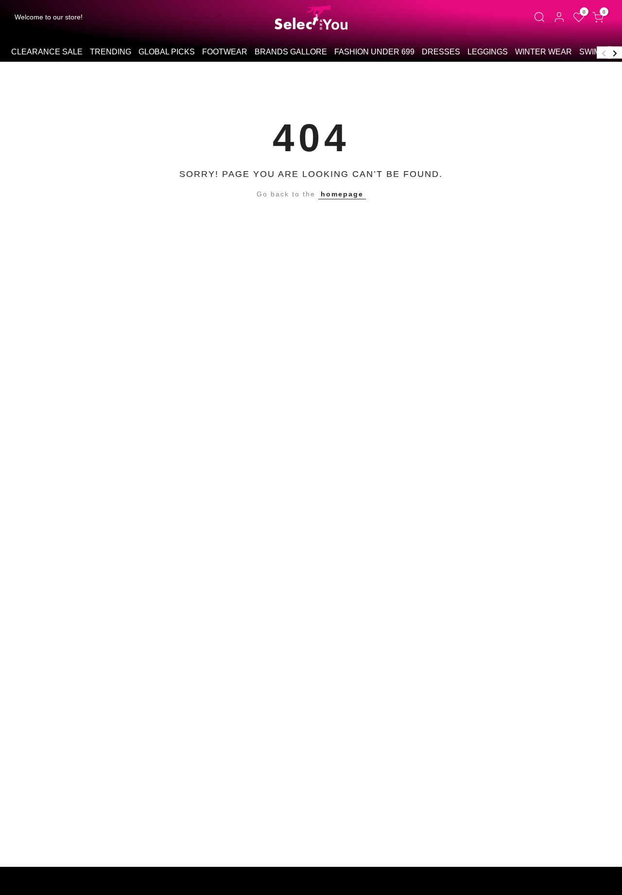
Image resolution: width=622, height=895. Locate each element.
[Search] (539, 17)
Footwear (224, 52)
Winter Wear (543, 52)
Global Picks (166, 52)
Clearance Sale (47, 52)
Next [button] (614, 52)
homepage (342, 194)
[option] (46, 52)
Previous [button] (604, 52)
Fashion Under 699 (374, 52)
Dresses (441, 52)
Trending (110, 52)
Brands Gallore (291, 52)
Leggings (487, 52)
